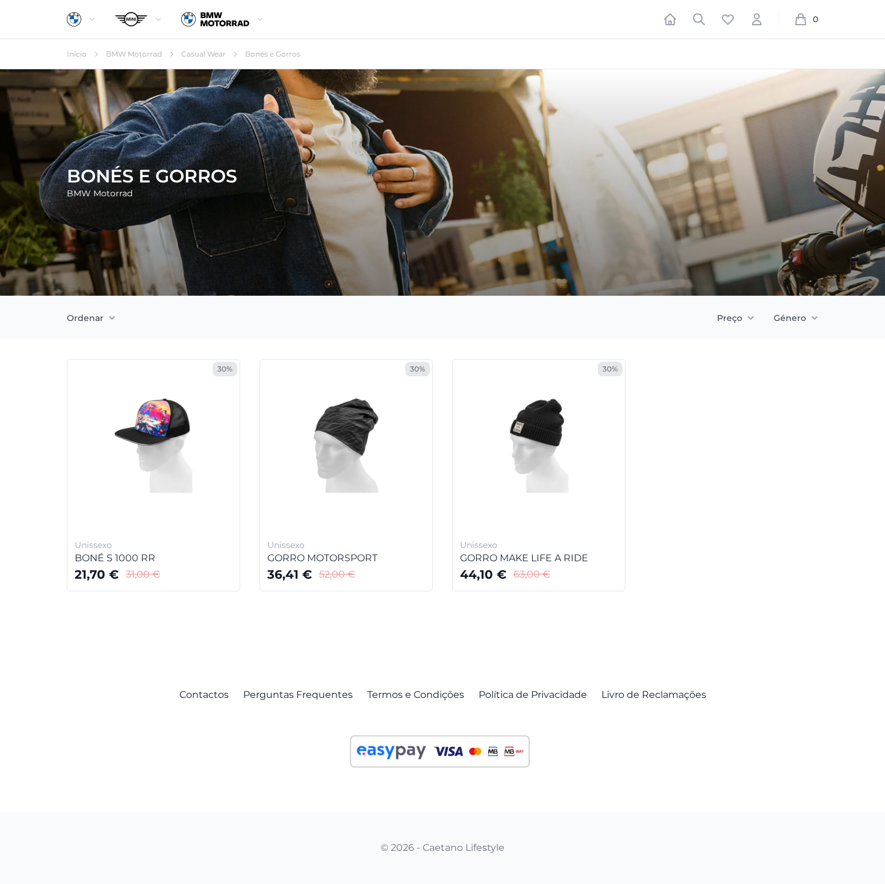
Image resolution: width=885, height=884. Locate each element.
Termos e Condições (415, 694)
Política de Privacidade (533, 694)
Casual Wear (203, 53)
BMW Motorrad (134, 53)
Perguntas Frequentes (298, 694)
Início (77, 53)
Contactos (204, 694)
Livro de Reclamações (653, 694)
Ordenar (85, 318)
